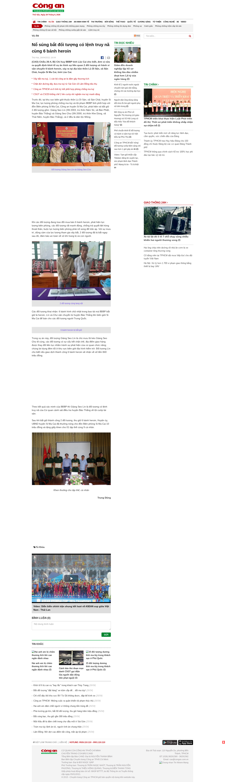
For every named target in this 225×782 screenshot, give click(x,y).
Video (183, 22)
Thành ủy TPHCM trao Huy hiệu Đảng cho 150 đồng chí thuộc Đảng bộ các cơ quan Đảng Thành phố (167, 144)
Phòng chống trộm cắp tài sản (168, 26)
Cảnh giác (148, 26)
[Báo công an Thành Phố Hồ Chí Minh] (48, 7)
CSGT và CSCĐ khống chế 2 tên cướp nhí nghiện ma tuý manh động (66, 94)
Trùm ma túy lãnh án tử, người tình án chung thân (57, 727)
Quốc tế (131, 22)
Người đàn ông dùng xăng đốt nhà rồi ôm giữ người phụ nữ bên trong (127, 103)
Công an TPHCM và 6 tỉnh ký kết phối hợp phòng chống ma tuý (63, 89)
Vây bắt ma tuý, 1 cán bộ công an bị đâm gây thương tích (61, 79)
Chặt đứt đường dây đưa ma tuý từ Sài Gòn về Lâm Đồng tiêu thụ (65, 84)
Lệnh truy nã (93, 30)
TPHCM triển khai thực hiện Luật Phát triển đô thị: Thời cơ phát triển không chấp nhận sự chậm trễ (168, 122)
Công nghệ (169, 22)
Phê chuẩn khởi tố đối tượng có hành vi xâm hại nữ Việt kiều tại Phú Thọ (127, 133)
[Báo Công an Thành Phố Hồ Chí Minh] (34, 21)
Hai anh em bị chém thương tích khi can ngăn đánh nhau (42, 666)
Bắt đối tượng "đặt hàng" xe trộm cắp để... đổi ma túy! (59, 690)
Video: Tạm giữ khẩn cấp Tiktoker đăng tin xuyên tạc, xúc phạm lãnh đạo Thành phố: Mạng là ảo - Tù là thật (126, 160)
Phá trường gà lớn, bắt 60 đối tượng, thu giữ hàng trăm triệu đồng (65, 711)
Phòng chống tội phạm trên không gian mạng (64, 26)
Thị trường (97, 22)
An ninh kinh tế (81, 22)
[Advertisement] (133, 9)
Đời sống (109, 22)
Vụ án (51, 22)
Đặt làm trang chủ (46, 742)
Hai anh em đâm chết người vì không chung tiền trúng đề (60, 706)
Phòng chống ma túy (96, 26)
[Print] (108, 57)
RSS (138, 36)
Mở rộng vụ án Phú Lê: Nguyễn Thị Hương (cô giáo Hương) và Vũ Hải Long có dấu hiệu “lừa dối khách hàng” (126, 118)
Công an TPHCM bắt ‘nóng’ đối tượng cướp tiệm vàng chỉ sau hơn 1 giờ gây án (127, 146)
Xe (178, 22)
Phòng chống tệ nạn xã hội (44, 30)
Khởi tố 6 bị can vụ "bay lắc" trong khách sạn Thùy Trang (60, 685)
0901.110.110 (99, 742)
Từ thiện (157, 22)
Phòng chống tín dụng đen (119, 26)
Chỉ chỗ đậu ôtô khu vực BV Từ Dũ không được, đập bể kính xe (64, 695)
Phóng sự (137, 26)
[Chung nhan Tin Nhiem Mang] (173, 762)
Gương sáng (144, 22)
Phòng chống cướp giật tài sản (72, 30)
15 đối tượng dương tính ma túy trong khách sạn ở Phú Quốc (98, 666)
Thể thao (120, 22)
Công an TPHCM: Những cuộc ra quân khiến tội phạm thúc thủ (63, 701)
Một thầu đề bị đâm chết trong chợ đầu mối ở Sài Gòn (59, 721)
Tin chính (42, 22)
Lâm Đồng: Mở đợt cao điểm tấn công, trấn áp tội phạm (60, 732)
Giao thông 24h (64, 22)
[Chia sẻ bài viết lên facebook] (102, 57)
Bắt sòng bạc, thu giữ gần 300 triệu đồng (52, 716)
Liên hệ (63, 742)
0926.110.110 (85, 742)
